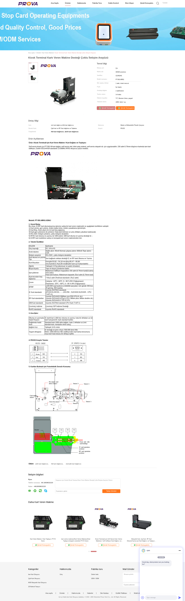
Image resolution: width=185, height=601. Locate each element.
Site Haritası (104, 593)
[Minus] (179, 550)
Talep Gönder (111, 491)
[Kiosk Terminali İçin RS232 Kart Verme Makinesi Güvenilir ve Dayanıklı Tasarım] (75, 521)
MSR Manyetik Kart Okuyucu (37, 582)
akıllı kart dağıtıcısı (41, 464)
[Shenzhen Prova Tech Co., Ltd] (28, 4)
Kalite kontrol (113, 3)
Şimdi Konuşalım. (146, 3)
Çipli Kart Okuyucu (34, 578)
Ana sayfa (54, 3)
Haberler (90, 593)
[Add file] (142, 597)
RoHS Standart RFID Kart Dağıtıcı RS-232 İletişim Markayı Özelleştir (43, 540)
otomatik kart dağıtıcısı (73, 464)
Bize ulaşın (129, 3)
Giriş (61, 574)
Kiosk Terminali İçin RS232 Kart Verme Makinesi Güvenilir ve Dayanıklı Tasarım (75, 540)
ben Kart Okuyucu (34, 574)
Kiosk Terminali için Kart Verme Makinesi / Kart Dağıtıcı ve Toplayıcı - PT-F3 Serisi (141, 540)
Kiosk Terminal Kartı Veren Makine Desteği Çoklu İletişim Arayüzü (75, 53)
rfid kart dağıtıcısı (57, 464)
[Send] (179, 597)
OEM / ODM (95, 578)
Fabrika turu (97, 3)
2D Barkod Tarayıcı (34, 586)
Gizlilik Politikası (121, 593)
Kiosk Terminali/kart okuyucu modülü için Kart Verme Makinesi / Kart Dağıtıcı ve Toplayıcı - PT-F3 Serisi (108, 540)
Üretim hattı (94, 574)
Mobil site (137, 593)
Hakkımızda (81, 3)
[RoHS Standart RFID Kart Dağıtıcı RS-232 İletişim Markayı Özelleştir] (42, 521)
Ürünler (68, 3)
